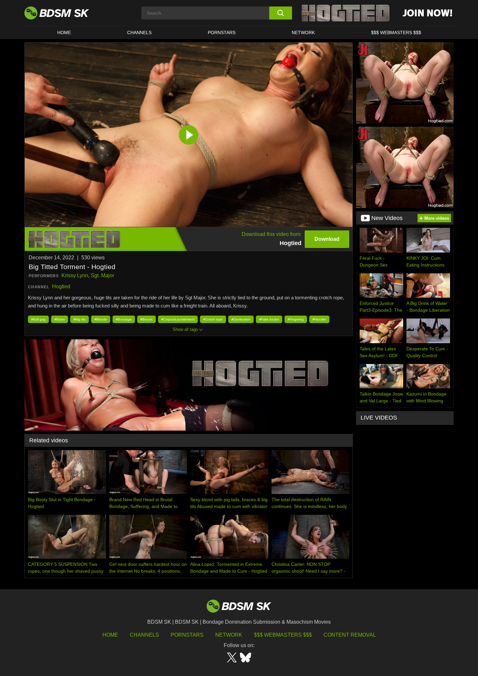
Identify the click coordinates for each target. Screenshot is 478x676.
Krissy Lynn (74, 275)
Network (303, 32)
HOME (64, 32)
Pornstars (187, 635)
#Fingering (296, 319)
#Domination (241, 319)
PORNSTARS (221, 32)
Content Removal (350, 635)
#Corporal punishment (177, 319)
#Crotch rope (213, 319)
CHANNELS (139, 32)
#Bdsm (59, 319)
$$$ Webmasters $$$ (283, 635)
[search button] (280, 13)
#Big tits (79, 319)
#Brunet (146, 319)
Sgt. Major (102, 275)
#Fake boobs (269, 319)
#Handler (319, 319)
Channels (144, 635)
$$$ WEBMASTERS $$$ (396, 32)
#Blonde (100, 319)
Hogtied (61, 286)
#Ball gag (38, 319)
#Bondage (124, 319)
